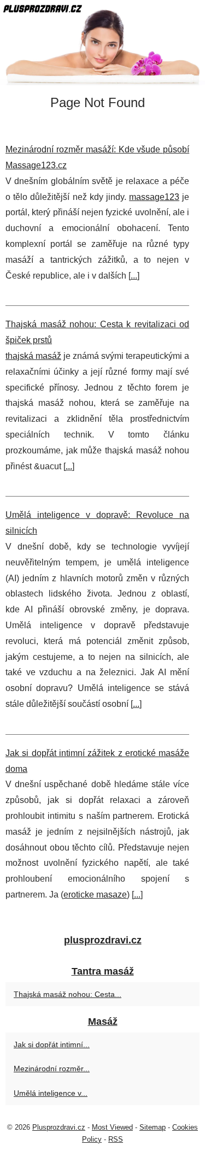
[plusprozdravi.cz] (102, 42)
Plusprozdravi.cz (58, 1127)
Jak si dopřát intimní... (52, 1044)
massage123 (154, 197)
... (134, 275)
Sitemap (152, 1127)
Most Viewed (112, 1127)
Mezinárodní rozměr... (52, 1068)
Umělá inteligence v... (50, 1093)
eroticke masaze (95, 894)
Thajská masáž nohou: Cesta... (67, 994)
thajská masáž (33, 356)
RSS (115, 1139)
